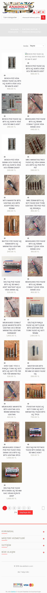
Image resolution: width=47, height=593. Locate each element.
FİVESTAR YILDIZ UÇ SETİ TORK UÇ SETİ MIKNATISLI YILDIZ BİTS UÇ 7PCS (35, 410)
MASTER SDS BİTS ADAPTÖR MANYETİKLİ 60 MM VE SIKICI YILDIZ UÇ (35, 370)
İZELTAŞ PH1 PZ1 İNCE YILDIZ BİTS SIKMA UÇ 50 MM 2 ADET (35, 450)
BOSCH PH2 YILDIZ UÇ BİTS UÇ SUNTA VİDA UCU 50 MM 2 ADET (11, 122)
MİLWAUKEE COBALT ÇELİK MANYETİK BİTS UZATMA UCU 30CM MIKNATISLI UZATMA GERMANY (11, 327)
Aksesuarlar (13, 32)
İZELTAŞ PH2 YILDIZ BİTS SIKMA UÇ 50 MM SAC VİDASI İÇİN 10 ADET (12, 492)
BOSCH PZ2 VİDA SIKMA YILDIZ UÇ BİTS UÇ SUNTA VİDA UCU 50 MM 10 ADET (11, 82)
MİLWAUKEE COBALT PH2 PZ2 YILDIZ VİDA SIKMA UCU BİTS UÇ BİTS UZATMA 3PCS (12, 451)
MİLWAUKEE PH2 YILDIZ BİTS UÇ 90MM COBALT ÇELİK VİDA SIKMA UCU (35, 123)
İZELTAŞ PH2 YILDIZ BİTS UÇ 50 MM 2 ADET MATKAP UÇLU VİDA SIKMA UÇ (12, 286)
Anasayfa (14, 29)
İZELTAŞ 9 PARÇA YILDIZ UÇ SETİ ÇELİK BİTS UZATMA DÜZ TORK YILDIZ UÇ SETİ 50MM (35, 327)
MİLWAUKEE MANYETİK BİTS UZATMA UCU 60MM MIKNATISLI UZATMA (12, 410)
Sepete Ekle (5, 75)
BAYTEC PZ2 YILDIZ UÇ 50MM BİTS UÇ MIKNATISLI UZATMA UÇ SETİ (12, 245)
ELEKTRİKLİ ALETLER (29, 29)
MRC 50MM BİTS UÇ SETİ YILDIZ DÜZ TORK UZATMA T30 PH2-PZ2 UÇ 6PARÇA (35, 204)
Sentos (13, 592)
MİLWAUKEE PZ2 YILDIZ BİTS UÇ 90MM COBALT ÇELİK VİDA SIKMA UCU (35, 286)
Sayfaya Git (25, 512)
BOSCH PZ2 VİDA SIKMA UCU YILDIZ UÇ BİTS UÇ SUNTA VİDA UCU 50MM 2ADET (11, 163)
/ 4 (15, 512)
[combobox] (10, 17)
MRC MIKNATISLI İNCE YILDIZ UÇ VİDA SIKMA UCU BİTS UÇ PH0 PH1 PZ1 (35, 163)
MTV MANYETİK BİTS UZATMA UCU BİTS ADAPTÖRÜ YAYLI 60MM (12, 204)
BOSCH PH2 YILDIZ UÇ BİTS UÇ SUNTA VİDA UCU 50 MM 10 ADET (35, 68)
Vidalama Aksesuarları (31, 32)
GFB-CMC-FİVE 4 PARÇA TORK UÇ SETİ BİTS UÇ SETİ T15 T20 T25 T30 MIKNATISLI (11, 370)
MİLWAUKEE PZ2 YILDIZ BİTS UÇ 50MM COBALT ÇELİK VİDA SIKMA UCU (35, 245)
